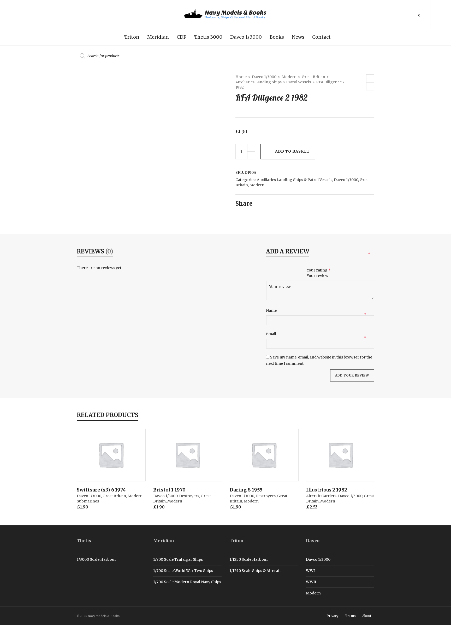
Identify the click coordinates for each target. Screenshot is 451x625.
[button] (89, 469)
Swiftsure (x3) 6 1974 (101, 490)
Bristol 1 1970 (169, 490)
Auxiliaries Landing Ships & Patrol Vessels (273, 82)
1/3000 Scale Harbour (96, 559)
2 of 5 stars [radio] (278, 271)
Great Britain (313, 76)
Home (241, 76)
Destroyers (189, 496)
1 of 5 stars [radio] (270, 271)
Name (271, 310)
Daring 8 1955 (246, 490)
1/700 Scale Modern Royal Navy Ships (187, 582)
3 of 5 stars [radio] (286, 271)
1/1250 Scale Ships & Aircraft (255, 570)
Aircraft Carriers (321, 496)
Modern (289, 76)
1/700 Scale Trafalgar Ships (178, 559)
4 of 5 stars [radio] (295, 271)
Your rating (319, 270)
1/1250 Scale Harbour (248, 559)
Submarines (88, 501)
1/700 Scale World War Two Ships (183, 570)
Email (271, 334)
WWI (310, 570)
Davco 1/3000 (264, 76)
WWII (311, 582)
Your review (318, 275)
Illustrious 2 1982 (326, 490)
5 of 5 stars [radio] (303, 271)
